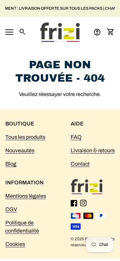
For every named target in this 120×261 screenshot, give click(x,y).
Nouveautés (19, 150)
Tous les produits (25, 137)
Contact (80, 164)
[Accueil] (60, 31)
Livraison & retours (93, 150)
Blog (10, 164)
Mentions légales (25, 196)
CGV (11, 209)
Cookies (15, 244)
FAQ (76, 137)
